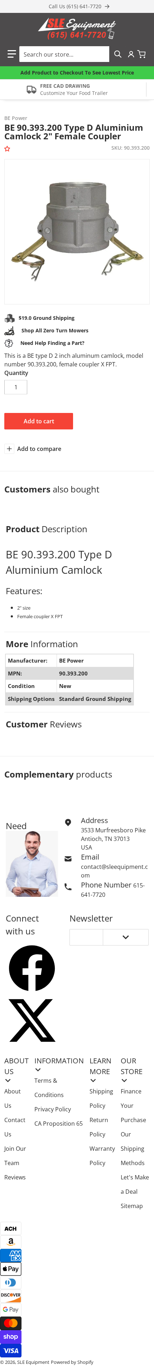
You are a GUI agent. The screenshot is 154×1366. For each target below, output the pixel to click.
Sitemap (132, 1206)
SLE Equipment (33, 1362)
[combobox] (72, 54)
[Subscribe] (126, 937)
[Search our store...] (117, 54)
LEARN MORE (100, 1066)
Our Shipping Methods (133, 1148)
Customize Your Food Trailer (74, 93)
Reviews (15, 1177)
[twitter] (32, 1020)
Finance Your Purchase (133, 1105)
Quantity (16, 373)
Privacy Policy (52, 1109)
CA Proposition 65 (58, 1123)
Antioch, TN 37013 (105, 839)
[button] (11, 54)
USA (86, 847)
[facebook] (32, 968)
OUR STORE (132, 1066)
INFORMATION (59, 1061)
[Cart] (142, 54)
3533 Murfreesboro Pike (113, 830)
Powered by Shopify (72, 1362)
